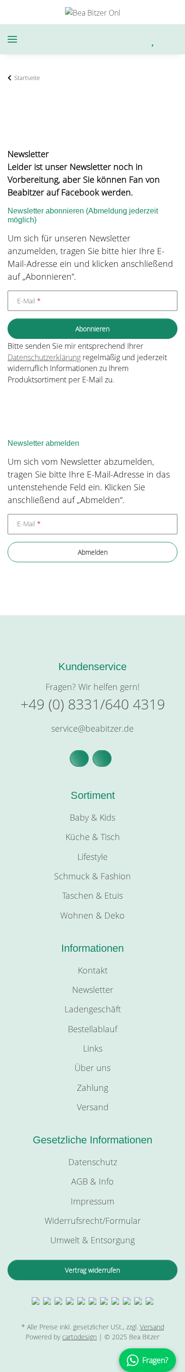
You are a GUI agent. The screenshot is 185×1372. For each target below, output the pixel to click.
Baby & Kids (92, 817)
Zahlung (92, 1087)
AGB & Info (92, 1181)
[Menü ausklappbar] (12, 39)
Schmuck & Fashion (92, 876)
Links (92, 1048)
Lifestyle (92, 856)
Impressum (92, 1201)
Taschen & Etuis (92, 895)
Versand (93, 1107)
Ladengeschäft (93, 1009)
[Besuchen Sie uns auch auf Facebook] (79, 758)
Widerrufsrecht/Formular (93, 1220)
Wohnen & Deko (92, 915)
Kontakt (93, 970)
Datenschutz (92, 1162)
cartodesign (79, 1336)
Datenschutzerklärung (44, 357)
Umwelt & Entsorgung (92, 1240)
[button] (113, 39)
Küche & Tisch (92, 836)
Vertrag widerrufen (92, 1270)
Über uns (92, 1067)
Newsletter (92, 989)
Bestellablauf (92, 1029)
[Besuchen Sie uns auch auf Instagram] (101, 758)
